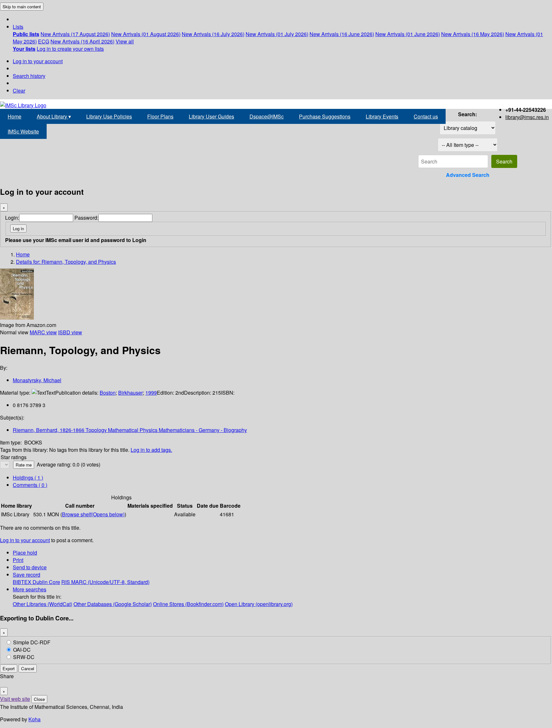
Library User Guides (211, 116)
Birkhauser (130, 392)
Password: (86, 217)
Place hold (25, 552)
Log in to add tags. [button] (151, 449)
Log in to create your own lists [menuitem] (70, 48)
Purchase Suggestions (324, 116)
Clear (19, 90)
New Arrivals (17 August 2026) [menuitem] (75, 34)
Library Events (382, 116)
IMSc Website (23, 131)
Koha (34, 719)
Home (14, 116)
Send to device (30, 567)
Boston (108, 392)
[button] (18, 26)
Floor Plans (160, 116)
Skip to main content (22, 7)
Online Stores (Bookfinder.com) (188, 604)
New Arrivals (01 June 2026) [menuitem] (407, 34)
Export (9, 668)
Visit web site (15, 698)
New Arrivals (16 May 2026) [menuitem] (472, 34)
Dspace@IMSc (266, 116)
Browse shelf (93, 514)
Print (18, 560)
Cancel (27, 668)
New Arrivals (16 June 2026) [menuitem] (342, 34)
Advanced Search (467, 174)
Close (39, 699)
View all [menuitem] (125, 41)
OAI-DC (22, 649)
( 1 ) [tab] (28, 477)
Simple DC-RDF (31, 642)
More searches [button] (29, 589)
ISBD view (70, 332)
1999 (151, 392)
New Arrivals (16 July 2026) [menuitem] (213, 34)
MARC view (43, 332)
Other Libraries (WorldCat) (42, 604)
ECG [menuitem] (43, 41)
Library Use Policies (109, 116)
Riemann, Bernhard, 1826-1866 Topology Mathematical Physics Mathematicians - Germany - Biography (130, 430)
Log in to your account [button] (25, 540)
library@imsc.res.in (527, 117)
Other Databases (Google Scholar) (112, 604)
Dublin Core (46, 582)
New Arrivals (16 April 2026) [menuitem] (82, 41)
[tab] (30, 485)
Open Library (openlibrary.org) (259, 604)
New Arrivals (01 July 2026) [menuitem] (277, 34)
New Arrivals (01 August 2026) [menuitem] (145, 34)
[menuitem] (26, 34)
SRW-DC (23, 657)
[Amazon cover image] (17, 317)
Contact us (426, 116)
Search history (29, 76)
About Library (54, 116)
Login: (12, 217)
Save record (26, 574)
